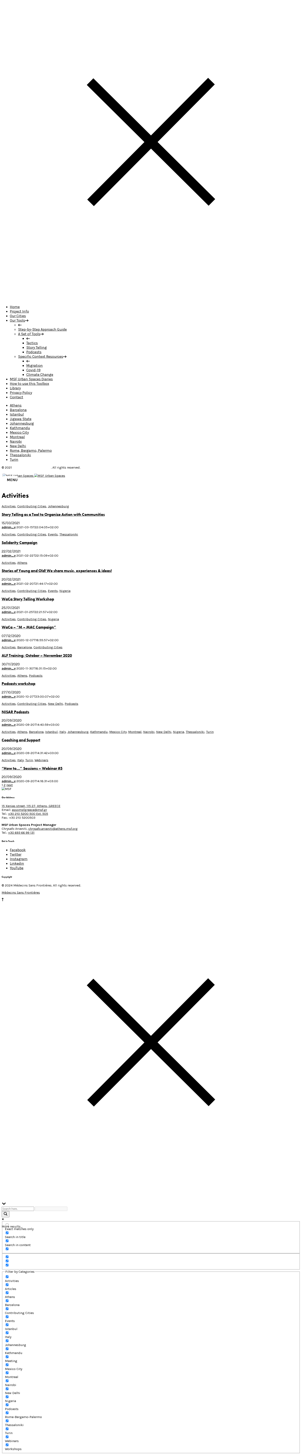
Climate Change (39, 374)
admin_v (9, 527)
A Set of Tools (29, 334)
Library (15, 388)
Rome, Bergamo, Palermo (31, 450)
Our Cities (18, 316)
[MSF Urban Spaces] (34, 476)
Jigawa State (20, 419)
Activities (9, 506)
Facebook (18, 850)
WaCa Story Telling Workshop (28, 599)
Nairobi (16, 441)
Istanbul (17, 414)
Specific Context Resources (40, 356)
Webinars (41, 760)
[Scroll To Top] (3, 900)
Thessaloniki (20, 455)
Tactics (32, 343)
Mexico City (19, 432)
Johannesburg (22, 423)
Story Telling (36, 347)
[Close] (151, 299)
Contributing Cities (31, 506)
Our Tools (17, 320)
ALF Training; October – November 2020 (37, 655)
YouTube (16, 868)
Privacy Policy (21, 392)
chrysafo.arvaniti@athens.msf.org (53, 829)
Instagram (19, 859)
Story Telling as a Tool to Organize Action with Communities (53, 514)
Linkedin (17, 863)
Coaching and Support (21, 740)
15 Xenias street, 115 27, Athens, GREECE (31, 806)
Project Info (19, 311)
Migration (34, 365)
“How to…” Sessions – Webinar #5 (32, 768)
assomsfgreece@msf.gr (29, 810)
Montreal (17, 437)
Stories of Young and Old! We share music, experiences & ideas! (57, 570)
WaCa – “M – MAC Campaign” (29, 627)
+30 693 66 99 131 (21, 833)
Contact (16, 397)
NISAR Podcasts (15, 712)
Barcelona (18, 410)
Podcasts (33, 352)
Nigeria (64, 591)
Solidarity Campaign (19, 542)
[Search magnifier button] (5, 1214)
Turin (14, 459)
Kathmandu (20, 428)
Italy (62, 732)
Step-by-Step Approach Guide (42, 329)
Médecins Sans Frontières (32, 467)
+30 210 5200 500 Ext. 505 (28, 814)
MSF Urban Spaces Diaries (31, 379)
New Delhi (18, 446)
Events (53, 534)
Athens (16, 405)
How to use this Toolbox (29, 383)
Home (15, 307)
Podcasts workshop (18, 683)
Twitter (15, 854)
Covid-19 (33, 370)
